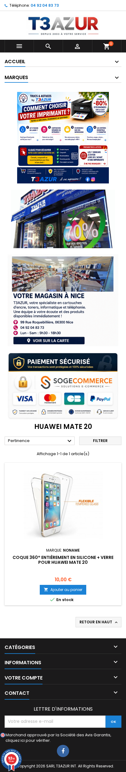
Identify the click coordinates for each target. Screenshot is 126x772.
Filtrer (100, 440)
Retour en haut (99, 622)
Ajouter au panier (63, 589)
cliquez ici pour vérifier (28, 740)
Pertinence (40, 441)
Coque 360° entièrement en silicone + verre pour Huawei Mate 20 (63, 559)
